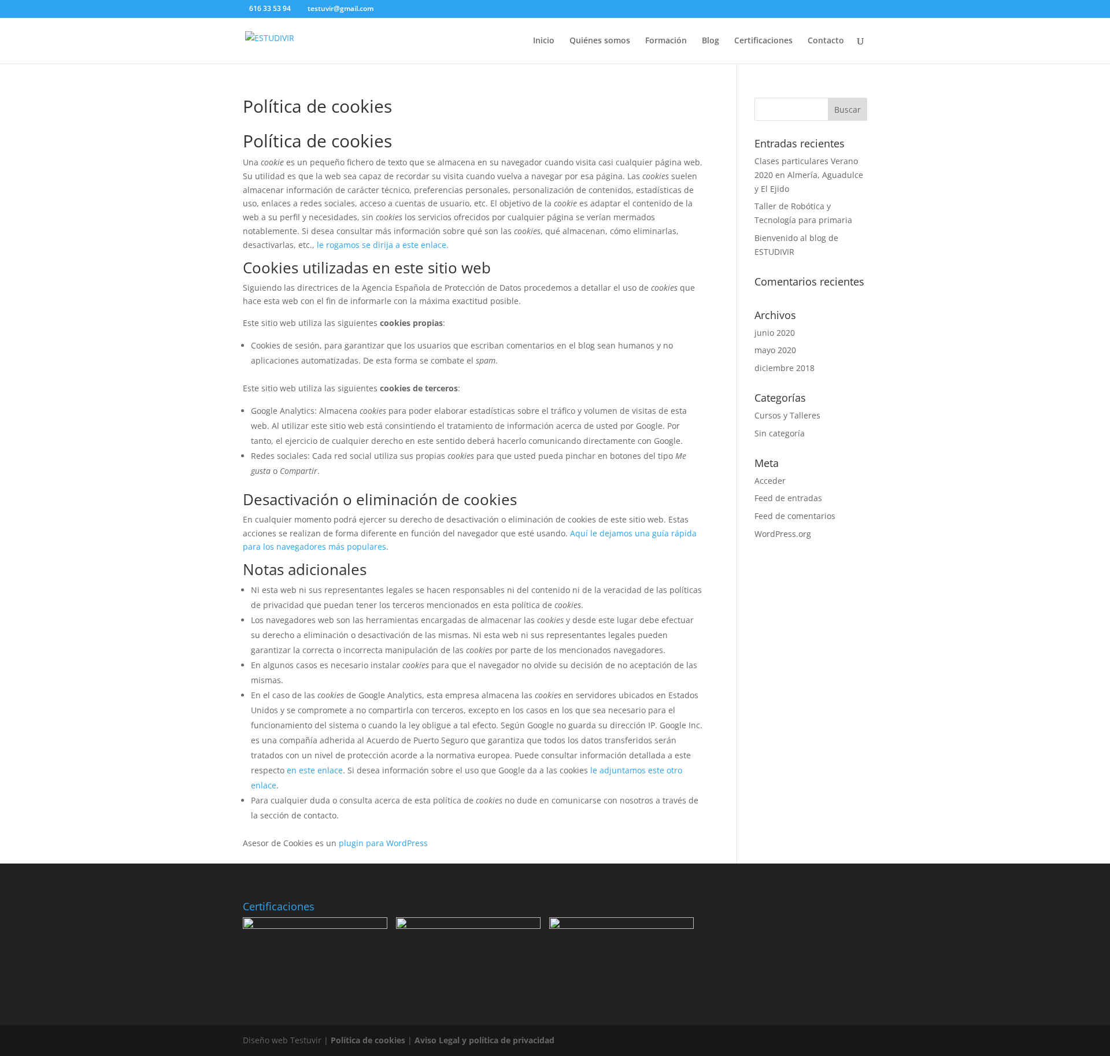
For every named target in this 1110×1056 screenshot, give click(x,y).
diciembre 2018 (784, 367)
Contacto (826, 41)
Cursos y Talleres (787, 415)
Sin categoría (779, 433)
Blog (710, 41)
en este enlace (315, 770)
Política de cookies (368, 1040)
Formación (666, 41)
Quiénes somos (599, 41)
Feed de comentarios (794, 515)
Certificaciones (763, 41)
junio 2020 (774, 332)
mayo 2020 (775, 349)
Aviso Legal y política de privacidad (484, 1040)
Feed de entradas (788, 497)
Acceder (770, 480)
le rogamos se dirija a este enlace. (383, 244)
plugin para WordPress (383, 843)
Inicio (543, 41)
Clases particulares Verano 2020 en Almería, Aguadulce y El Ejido (808, 174)
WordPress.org (782, 533)
